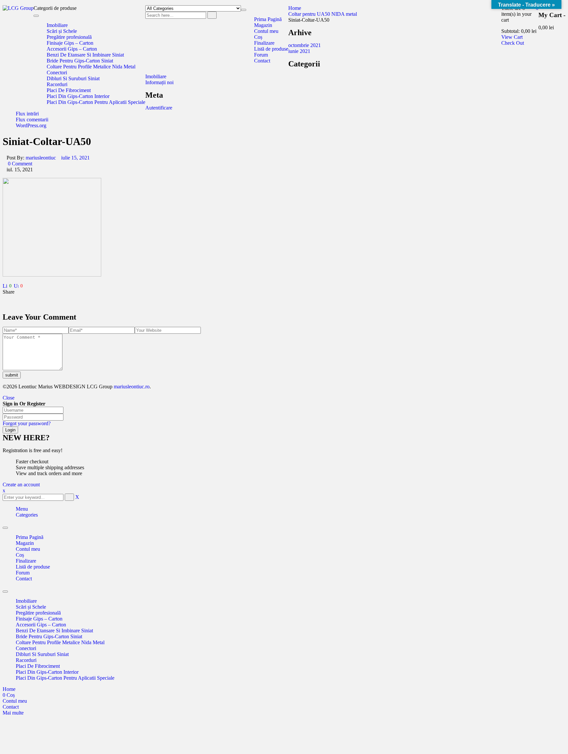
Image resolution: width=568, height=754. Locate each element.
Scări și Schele (31, 607)
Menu (22, 509)
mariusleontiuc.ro (131, 386)
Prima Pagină (29, 537)
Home (294, 8)
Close (8, 398)
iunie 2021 (299, 51)
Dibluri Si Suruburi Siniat (42, 654)
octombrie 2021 (304, 45)
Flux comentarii (32, 119)
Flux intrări (27, 113)
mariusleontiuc (41, 157)
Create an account (21, 484)
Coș (20, 555)
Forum (23, 572)
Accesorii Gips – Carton (41, 624)
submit (11, 375)
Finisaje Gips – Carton (39, 618)
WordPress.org (31, 125)
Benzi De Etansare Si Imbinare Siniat (54, 630)
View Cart (512, 37)
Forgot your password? (27, 423)
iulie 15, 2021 (75, 157)
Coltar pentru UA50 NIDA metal (322, 14)
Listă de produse (33, 567)
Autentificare (158, 107)
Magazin (25, 543)
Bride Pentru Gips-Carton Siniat (49, 636)
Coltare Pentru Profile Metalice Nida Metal (60, 642)
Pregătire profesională (38, 613)
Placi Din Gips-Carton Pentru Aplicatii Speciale (65, 678)
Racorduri (26, 660)
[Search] (212, 15)
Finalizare (26, 561)
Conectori (26, 648)
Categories (27, 515)
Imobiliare (155, 76)
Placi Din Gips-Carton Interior (47, 672)
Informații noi (159, 82)
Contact (24, 578)
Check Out (512, 43)
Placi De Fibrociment (38, 666)
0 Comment (19, 163)
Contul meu (28, 549)
